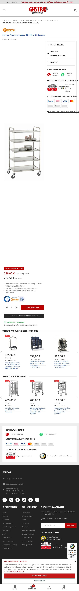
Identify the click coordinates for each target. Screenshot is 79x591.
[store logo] (38, 10)
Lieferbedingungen (9, 527)
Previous (1, 352)
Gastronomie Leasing (9, 545)
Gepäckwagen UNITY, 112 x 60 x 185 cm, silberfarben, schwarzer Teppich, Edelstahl (12, 365)
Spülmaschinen (27, 516)
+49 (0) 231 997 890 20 (14, 479)
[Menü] (75, 544)
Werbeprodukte (27, 545)
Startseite (6, 21)
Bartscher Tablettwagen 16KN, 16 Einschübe (12, 410)
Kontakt (5, 516)
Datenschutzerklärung (16, 571)
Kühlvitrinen (26, 512)
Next (77, 352)
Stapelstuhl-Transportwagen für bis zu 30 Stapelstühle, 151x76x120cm (37, 364)
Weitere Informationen (57, 53)
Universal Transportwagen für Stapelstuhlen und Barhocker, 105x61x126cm (62, 364)
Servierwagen (50, 21)
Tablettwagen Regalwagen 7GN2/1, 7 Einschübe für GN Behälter (38, 411)
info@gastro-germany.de (14, 484)
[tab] (61, 44)
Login (4, 512)
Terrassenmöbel (27, 541)
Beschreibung (57, 45)
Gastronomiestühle (28, 530)
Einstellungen (39, 580)
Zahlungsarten (7, 523)
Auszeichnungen (8, 541)
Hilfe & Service (7, 548)
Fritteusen (25, 523)
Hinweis (54, 62)
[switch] (72, 556)
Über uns (5, 520)
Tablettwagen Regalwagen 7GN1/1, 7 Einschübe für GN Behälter (62, 411)
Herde (24, 520)
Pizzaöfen (25, 527)
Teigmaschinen (27, 538)
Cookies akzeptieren (39, 575)
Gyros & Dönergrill (28, 534)
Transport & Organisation (31, 21)
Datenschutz (6, 538)
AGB (3, 534)
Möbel (15, 21)
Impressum (6, 530)
